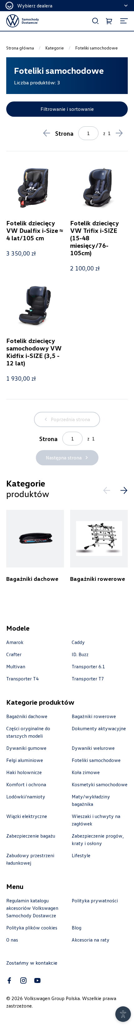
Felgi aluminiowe (24, 760)
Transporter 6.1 (88, 666)
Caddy (78, 642)
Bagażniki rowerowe (94, 716)
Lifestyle (81, 855)
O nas (12, 940)
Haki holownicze (24, 772)
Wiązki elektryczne (26, 816)
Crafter (14, 654)
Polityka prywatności (95, 900)
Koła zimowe (86, 772)
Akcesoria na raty (90, 940)
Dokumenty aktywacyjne (99, 728)
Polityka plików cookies (31, 927)
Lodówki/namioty (25, 796)
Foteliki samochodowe (96, 760)
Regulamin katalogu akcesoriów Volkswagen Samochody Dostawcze (32, 908)
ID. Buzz (80, 654)
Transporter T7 (88, 678)
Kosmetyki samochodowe (99, 784)
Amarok (14, 642)
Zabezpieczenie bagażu (30, 836)
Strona (64, 133)
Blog (76, 927)
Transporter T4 (22, 678)
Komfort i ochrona (26, 784)
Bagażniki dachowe (26, 716)
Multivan (15, 666)
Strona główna (20, 47)
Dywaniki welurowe (93, 748)
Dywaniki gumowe (26, 748)
